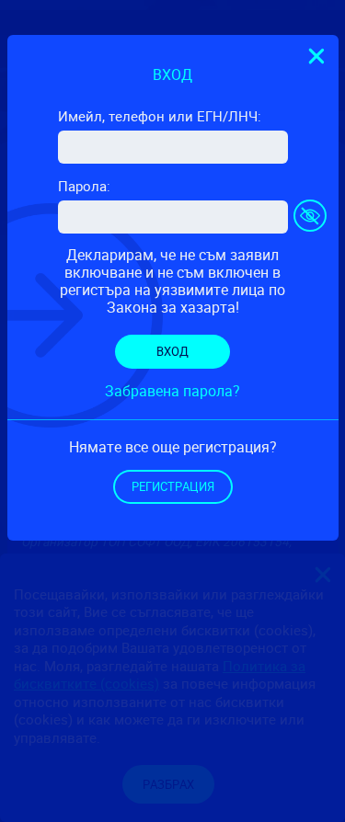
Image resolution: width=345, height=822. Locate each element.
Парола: (84, 186)
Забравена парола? (172, 391)
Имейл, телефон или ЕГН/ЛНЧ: (159, 116)
